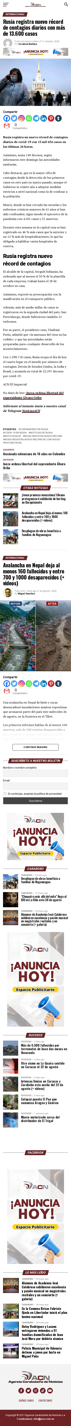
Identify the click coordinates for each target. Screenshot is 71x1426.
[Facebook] (6, 118)
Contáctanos (45, 1400)
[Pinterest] (51, 118)
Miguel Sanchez (26, 593)
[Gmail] (6, 125)
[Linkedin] (43, 118)
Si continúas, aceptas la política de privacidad (34, 793)
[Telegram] (36, 118)
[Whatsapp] (29, 118)
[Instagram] (21, 118)
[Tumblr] (58, 118)
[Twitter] (14, 118)
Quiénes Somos (26, 1400)
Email (6, 780)
